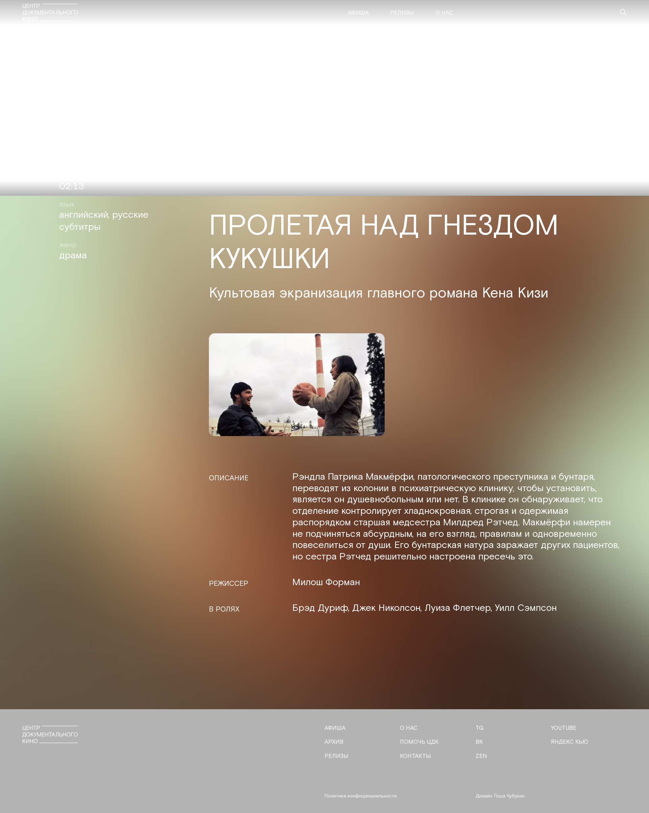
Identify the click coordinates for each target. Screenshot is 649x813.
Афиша (358, 13)
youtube (563, 728)
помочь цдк (419, 742)
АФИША (334, 728)
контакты (415, 756)
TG (479, 728)
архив (333, 742)
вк (479, 742)
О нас (444, 13)
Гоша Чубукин (509, 796)
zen (481, 756)
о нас (408, 728)
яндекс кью (569, 742)
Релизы (402, 13)
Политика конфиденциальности (360, 796)
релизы (336, 756)
